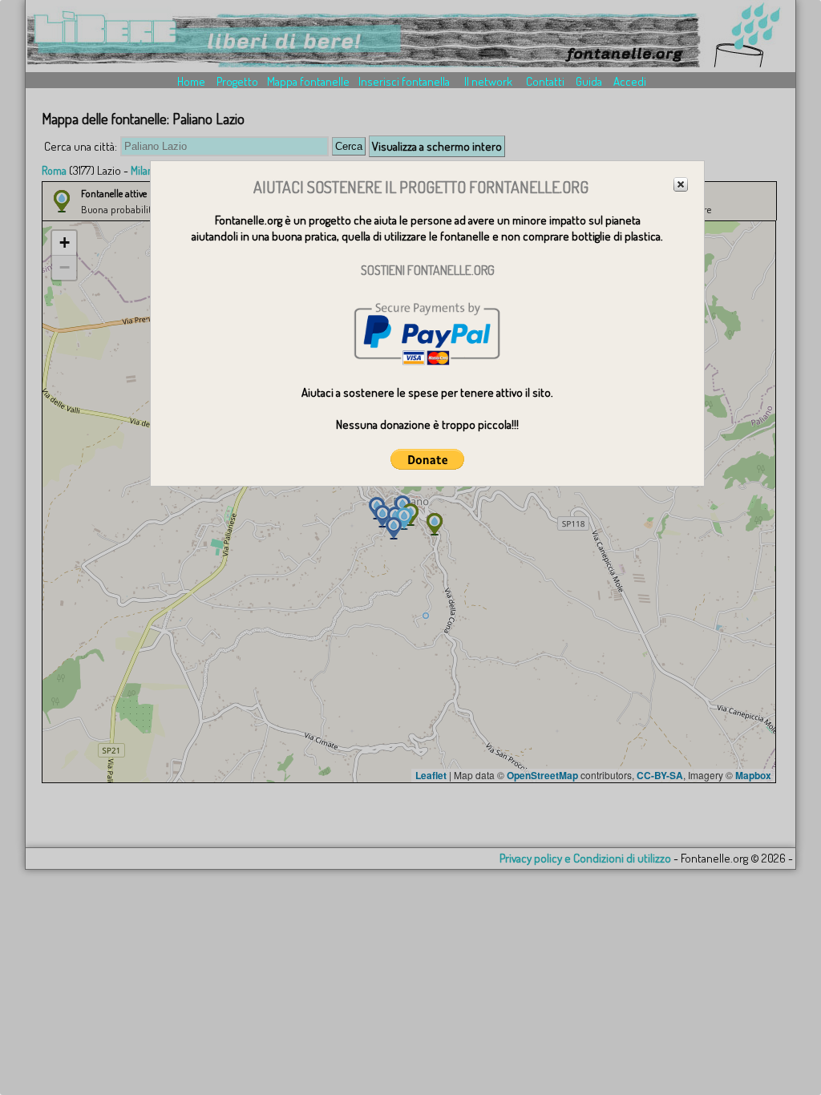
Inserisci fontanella (404, 81)
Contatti (545, 81)
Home (191, 81)
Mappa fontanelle (308, 81)
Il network (488, 81)
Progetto (237, 81)
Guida (589, 81)
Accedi (629, 81)
